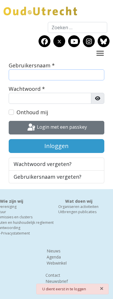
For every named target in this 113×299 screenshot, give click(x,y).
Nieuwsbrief (56, 281)
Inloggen (56, 146)
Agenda (54, 257)
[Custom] (103, 41)
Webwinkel (57, 263)
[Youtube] (74, 41)
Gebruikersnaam (32, 65)
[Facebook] (44, 41)
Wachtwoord (27, 88)
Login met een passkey (61, 127)
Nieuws (54, 251)
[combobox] (77, 27)
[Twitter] (59, 41)
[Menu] (100, 53)
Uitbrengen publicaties (77, 211)
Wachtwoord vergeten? (43, 163)
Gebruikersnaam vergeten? (47, 176)
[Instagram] (89, 41)
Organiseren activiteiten (78, 206)
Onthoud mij (32, 112)
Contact (52, 275)
